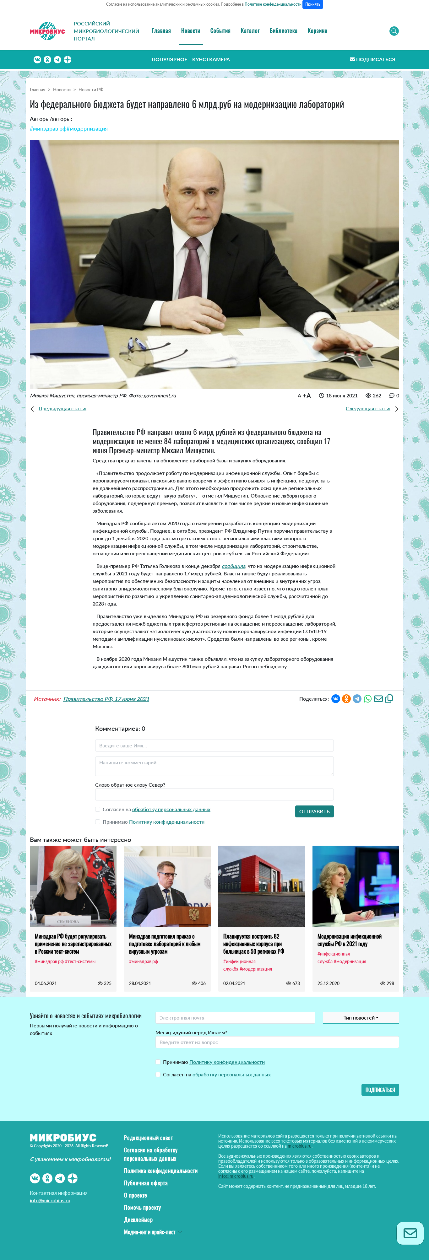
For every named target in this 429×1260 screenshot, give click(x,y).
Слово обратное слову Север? (130, 785)
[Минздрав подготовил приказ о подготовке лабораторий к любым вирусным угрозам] (167, 886)
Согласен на (217, 1074)
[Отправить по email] (378, 698)
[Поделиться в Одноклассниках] (346, 698)
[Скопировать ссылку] (389, 698)
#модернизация (87, 128)
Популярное (169, 59)
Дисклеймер (138, 1219)
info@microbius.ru (50, 1200)
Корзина (318, 30)
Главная (161, 30)
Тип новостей (359, 1017)
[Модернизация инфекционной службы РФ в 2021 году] (355, 886)
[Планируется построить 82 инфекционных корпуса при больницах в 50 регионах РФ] (261, 886)
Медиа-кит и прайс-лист (149, 1232)
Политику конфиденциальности (166, 822)
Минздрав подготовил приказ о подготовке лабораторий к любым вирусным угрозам (165, 943)
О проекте (135, 1195)
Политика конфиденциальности (161, 1170)
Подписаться (375, 59)
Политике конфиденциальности (273, 4)
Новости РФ (91, 89)
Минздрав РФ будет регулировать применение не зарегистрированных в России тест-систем (73, 943)
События (220, 30)
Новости (190, 30)
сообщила (233, 566)
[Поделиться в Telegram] (357, 698)
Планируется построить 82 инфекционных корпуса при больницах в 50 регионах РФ (253, 943)
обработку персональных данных (171, 809)
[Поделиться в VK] (335, 698)
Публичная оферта (146, 1183)
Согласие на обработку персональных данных (151, 1154)
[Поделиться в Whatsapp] (367, 698)
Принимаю (214, 1062)
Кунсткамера (211, 59)
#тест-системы (80, 961)
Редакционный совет (148, 1137)
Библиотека (284, 30)
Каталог (250, 30)
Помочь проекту (142, 1207)
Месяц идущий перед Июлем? (191, 1032)
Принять (312, 4)
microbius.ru (300, 1146)
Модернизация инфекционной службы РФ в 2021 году (350, 940)
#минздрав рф (48, 128)
